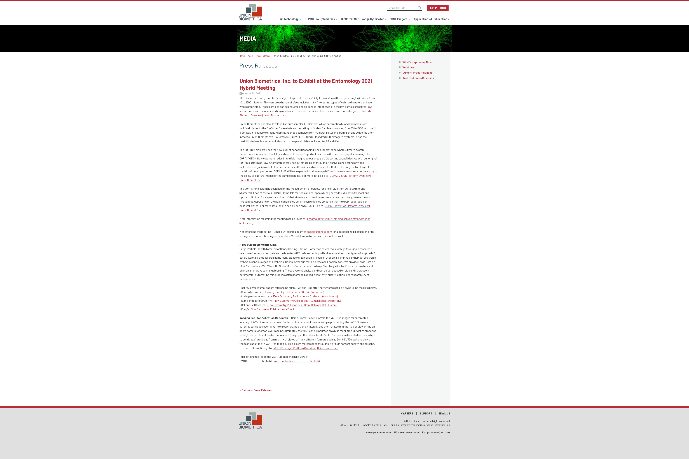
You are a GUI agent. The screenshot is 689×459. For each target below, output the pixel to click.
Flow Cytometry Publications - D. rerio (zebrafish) (294, 292)
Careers (407, 413)
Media (250, 55)
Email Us (444, 413)
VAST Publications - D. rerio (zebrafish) (297, 361)
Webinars (408, 67)
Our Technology (288, 19)
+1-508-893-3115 (410, 432)
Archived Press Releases (418, 78)
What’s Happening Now (417, 62)
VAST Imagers (398, 19)
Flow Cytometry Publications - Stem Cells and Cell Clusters (302, 305)
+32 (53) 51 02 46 (440, 432)
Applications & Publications (431, 19)
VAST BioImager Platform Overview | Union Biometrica (305, 348)
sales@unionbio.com (319, 231)
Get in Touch (438, 7)
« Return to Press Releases (256, 390)
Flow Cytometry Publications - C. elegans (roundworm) (305, 296)
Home (242, 55)
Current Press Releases (417, 72)
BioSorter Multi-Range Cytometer (362, 19)
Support (426, 413)
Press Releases (263, 55)
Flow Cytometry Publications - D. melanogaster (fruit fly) (307, 300)
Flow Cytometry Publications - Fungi (272, 309)
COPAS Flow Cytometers (320, 19)
